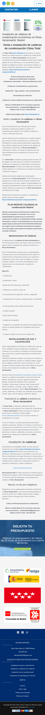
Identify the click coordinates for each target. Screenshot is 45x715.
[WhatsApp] (27, 632)
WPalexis (32, 707)
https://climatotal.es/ (32, 114)
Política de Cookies (22, 696)
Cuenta (22, 686)
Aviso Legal (22, 689)
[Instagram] (22, 632)
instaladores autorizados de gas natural (28, 375)
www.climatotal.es (18, 53)
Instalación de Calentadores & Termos (22, 675)
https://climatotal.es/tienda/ (22, 468)
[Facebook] (18, 632)
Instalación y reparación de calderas (23, 669)
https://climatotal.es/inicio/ (11, 415)
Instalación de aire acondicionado (22, 672)
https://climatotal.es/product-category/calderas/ (19, 200)
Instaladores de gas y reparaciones (22, 665)
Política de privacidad (22, 692)
